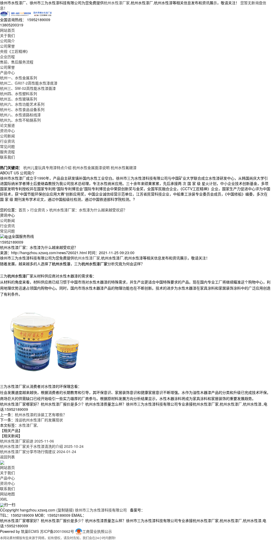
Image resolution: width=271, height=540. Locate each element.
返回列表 (7, 456)
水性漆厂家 (28, 425)
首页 (22, 209)
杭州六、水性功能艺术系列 (22, 104)
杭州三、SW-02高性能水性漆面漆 (28, 88)
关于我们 (7, 35)
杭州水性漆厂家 (117, 2)
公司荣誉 (7, 46)
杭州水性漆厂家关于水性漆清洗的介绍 (42, 446)
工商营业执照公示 (97, 531)
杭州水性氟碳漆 (124, 167)
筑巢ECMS (30, 531)
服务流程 (7, 151)
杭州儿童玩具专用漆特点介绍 (47, 167)
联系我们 (7, 157)
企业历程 (7, 56)
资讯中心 (7, 130)
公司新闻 (7, 135)
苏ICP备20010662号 (57, 531)
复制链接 (65, 510)
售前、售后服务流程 (16, 61)
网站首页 (7, 30)
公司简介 (7, 40)
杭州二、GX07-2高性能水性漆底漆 (28, 83)
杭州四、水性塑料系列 (18, 93)
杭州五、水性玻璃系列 (18, 98)
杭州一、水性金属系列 (18, 77)
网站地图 (7, 493)
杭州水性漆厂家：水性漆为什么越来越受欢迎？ (88, 209)
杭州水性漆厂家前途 (27, 441)
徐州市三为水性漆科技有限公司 (101, 510)
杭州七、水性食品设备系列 (22, 109)
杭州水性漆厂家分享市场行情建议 (38, 451)
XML (4, 499)
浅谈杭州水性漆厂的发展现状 (39, 419)
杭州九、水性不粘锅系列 (20, 120)
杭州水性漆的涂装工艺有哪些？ (41, 414)
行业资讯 (7, 141)
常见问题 (7, 146)
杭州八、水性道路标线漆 (20, 114)
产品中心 (7, 72)
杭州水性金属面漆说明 (91, 167)
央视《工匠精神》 (15, 51)
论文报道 (7, 125)
